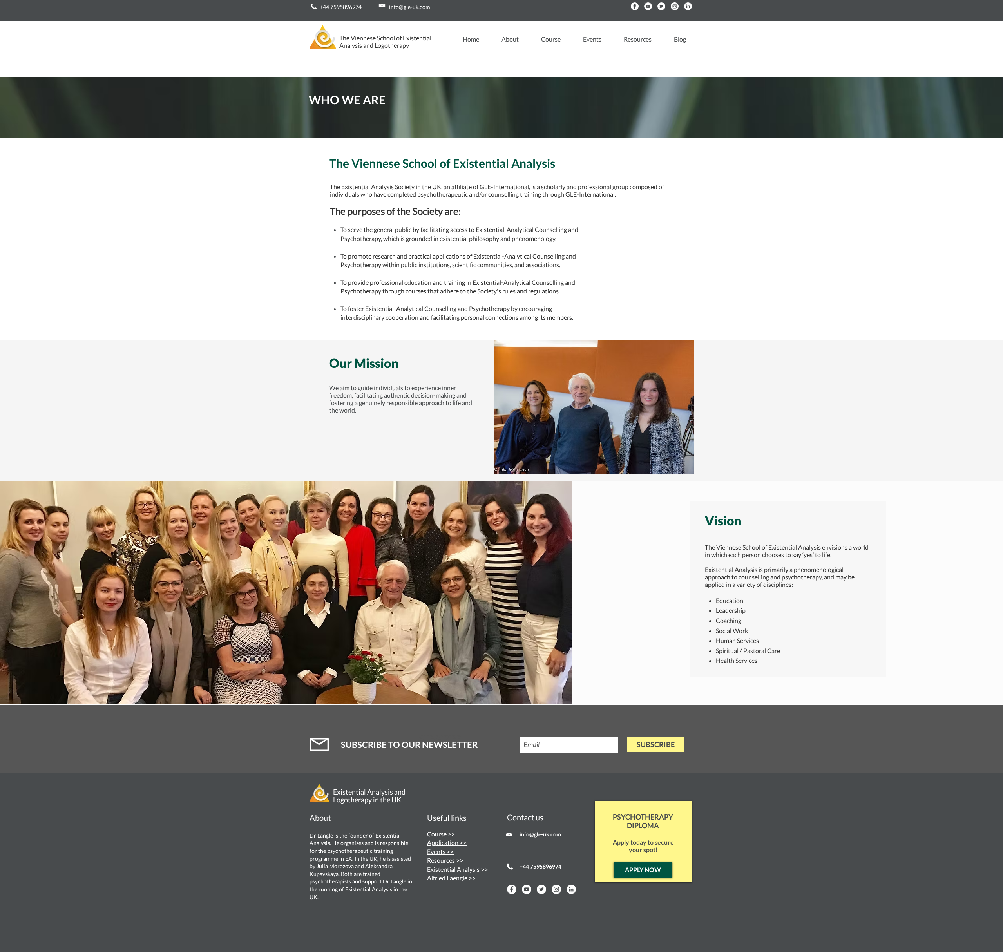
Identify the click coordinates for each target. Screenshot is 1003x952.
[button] (505, 39)
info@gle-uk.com (409, 7)
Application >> (447, 842)
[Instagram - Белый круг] (675, 6)
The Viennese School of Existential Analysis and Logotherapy (385, 41)
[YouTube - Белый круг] (648, 6)
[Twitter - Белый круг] (661, 6)
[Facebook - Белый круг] (635, 6)
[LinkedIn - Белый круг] (688, 6)
